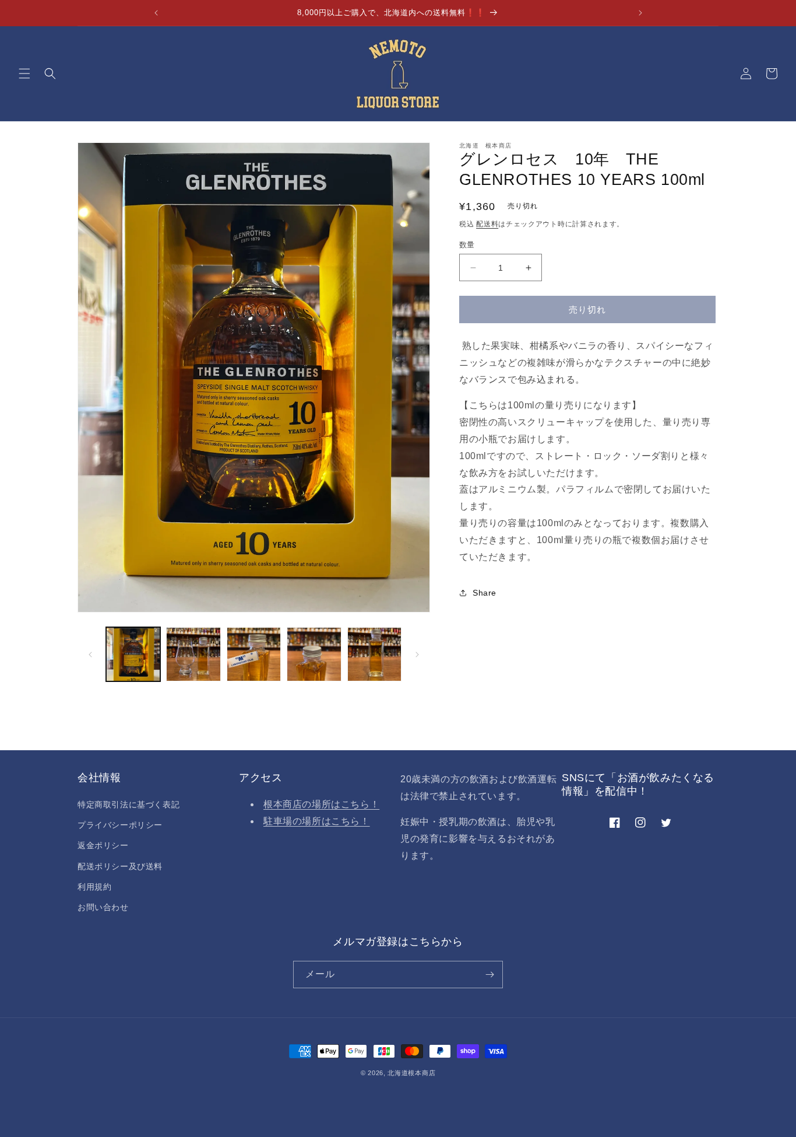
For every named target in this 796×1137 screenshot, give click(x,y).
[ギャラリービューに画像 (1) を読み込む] (133, 654)
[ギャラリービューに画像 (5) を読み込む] (374, 654)
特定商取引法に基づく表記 (128, 804)
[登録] (489, 974)
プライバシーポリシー (120, 825)
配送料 (487, 224)
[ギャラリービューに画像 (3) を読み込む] (254, 654)
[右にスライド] (417, 654)
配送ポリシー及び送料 (120, 866)
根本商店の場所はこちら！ (321, 804)
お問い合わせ (103, 907)
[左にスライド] (90, 654)
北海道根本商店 (411, 1072)
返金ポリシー (103, 845)
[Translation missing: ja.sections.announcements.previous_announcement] (156, 13)
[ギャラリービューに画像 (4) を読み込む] (314, 654)
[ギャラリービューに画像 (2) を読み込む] (193, 654)
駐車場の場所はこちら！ (316, 821)
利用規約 (94, 886)
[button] (24, 73)
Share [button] (484, 592)
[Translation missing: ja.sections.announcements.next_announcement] (640, 13)
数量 (467, 244)
